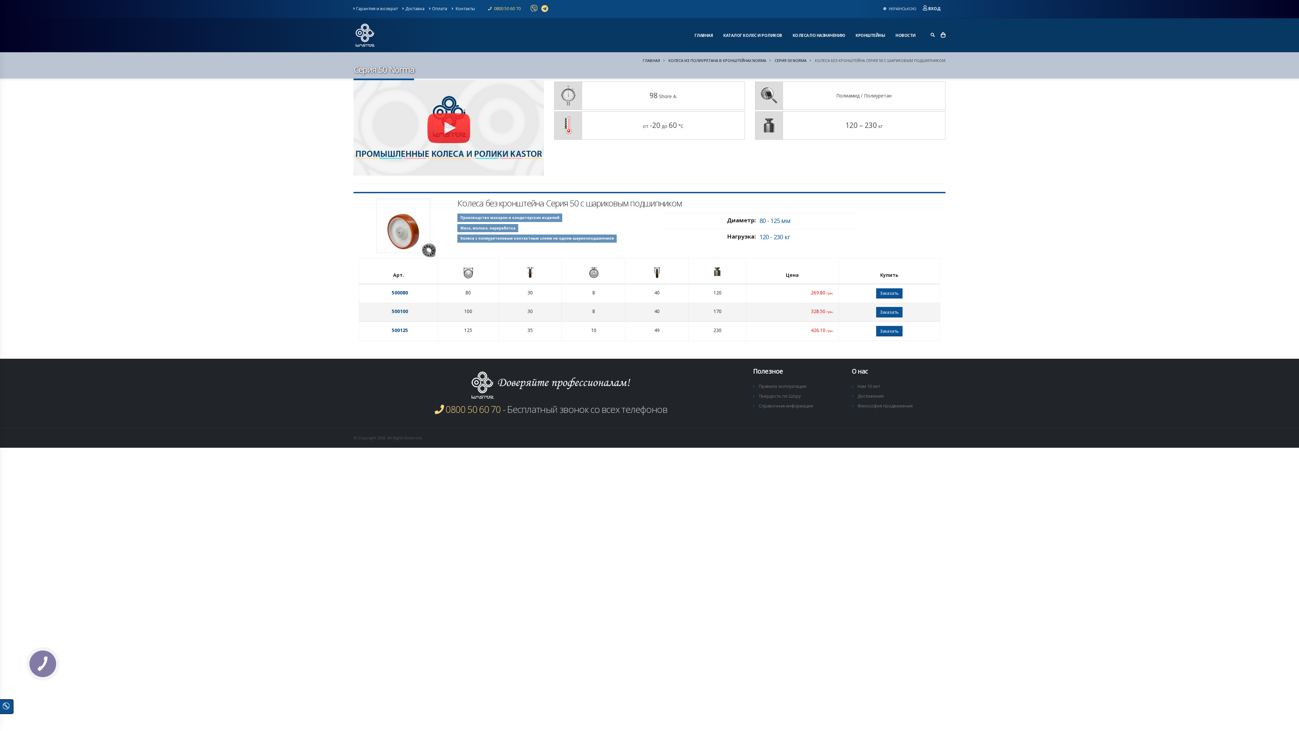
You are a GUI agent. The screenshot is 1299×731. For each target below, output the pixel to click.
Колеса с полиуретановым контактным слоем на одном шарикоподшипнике (537, 238)
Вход (934, 9)
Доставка (415, 9)
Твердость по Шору (780, 396)
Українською (902, 8)
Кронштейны (870, 35)
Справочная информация (786, 406)
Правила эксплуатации (782, 386)
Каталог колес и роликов (752, 35)
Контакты (465, 9)
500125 (400, 330)
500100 (400, 311)
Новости (905, 35)
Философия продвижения (885, 406)
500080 (400, 292)
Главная (703, 35)
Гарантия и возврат (377, 9)
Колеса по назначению (819, 35)
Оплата (439, 9)
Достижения (871, 396)
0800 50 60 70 (507, 9)
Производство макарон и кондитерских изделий (510, 217)
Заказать (889, 293)
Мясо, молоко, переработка (488, 228)
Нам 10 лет (869, 386)
